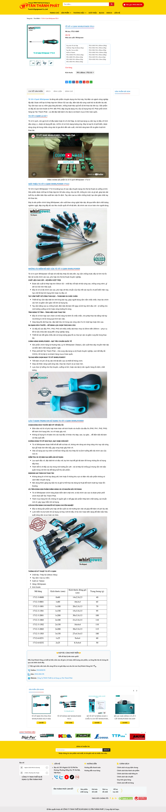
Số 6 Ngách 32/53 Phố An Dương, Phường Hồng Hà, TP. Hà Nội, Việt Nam (67, 770)
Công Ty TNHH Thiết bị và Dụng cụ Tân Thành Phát (54, 678)
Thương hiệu (78, 13)
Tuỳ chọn (69, 722)
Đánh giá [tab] (69, 91)
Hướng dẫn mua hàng (92, 770)
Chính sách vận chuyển (125, 777)
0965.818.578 (39, 674)
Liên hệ (117, 13)
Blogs (101, 13)
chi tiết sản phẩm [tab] (35, 91)
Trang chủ (54, 13)
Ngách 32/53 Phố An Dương (32, 767)
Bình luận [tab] (58, 91)
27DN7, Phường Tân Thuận (31, 773)
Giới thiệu (93, 13)
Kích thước (69, 72)
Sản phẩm (65, 13)
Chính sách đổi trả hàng (125, 783)
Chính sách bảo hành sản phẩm (128, 770)
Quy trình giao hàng (124, 780)
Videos (109, 13)
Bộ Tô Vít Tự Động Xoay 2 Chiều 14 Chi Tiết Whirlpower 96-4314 (97, 717)
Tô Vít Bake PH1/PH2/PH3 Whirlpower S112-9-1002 (41, 717)
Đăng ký (106, 750)
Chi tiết (41, 722)
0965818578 (41, 670)
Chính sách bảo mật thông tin (127, 774)
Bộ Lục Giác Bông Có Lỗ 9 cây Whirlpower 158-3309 (125, 717)
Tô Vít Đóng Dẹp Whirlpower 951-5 (69, 717)
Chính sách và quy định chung (127, 767)
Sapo (117, 809)
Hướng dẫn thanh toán (92, 767)
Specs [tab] (48, 91)
